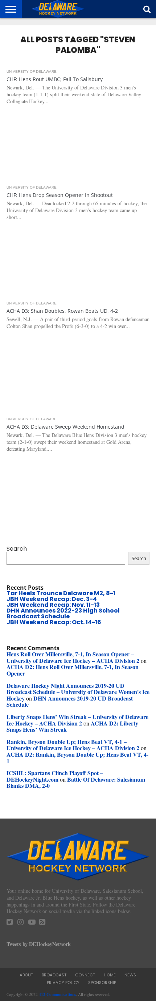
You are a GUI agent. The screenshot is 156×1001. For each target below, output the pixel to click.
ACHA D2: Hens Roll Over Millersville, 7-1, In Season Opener (73, 670)
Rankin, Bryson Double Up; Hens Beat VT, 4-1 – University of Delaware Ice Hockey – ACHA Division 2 (73, 744)
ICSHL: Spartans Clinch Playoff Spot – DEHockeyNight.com (55, 776)
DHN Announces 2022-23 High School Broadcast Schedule (63, 613)
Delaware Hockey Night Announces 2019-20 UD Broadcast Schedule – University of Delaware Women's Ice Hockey (78, 691)
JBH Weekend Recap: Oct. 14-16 (54, 622)
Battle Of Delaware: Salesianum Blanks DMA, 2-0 (76, 782)
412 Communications (57, 994)
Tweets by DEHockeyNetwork (39, 944)
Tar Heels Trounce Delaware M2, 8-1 (61, 593)
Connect (85, 975)
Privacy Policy (63, 982)
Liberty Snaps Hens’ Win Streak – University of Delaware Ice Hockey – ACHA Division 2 (77, 719)
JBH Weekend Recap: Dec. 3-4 (52, 599)
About (26, 975)
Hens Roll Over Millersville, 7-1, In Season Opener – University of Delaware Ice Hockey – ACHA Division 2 (73, 657)
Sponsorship (102, 982)
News (130, 975)
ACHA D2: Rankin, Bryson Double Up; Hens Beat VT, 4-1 (77, 757)
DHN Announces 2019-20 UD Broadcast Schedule (70, 701)
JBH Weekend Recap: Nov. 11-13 (53, 605)
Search (17, 548)
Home (110, 975)
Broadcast (54, 975)
